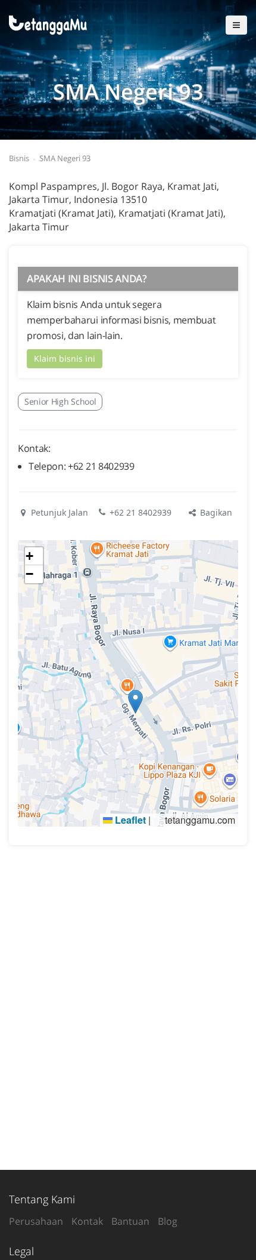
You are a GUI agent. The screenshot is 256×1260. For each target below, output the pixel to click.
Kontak (87, 1221)
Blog (167, 1221)
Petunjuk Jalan (58, 512)
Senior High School (60, 401)
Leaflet (129, 820)
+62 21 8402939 (140, 512)
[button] (135, 701)
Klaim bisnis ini (64, 358)
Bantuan (130, 1221)
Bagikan (215, 512)
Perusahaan (36, 1221)
